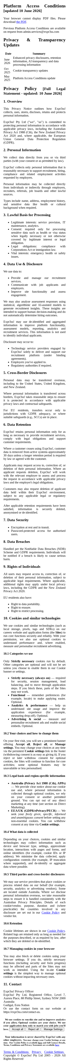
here (40, 1043)
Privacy (37, 1052)
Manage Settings (52, 1029)
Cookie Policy (51, 912)
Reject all (33, 1029)
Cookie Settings (54, 1052)
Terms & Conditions (16, 1052)
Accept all (17, 1029)
